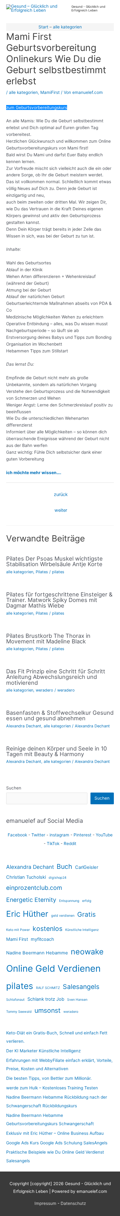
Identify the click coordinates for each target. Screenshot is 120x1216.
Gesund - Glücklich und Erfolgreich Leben (88, 8)
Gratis (86, 914)
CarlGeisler (86, 867)
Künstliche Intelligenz (82, 930)
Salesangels (81, 986)
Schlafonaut (15, 1000)
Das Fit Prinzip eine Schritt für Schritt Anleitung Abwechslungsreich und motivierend (55, 677)
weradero (44, 690)
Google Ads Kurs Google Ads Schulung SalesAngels (56, 1142)
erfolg (86, 901)
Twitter (38, 834)
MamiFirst (50, 92)
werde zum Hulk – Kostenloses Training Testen (52, 1087)
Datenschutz (73, 1203)
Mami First (17, 939)
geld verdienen (62, 916)
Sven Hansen (77, 1000)
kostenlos (47, 928)
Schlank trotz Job (45, 999)
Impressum (45, 1203)
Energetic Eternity (31, 899)
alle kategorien (67, 26)
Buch (64, 866)
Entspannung (69, 901)
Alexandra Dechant (23, 726)
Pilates (42, 572)
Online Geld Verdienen (53, 968)
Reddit (70, 843)
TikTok (53, 843)
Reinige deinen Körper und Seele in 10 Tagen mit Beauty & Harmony (56, 751)
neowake (87, 951)
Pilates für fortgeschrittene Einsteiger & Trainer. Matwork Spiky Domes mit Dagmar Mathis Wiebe (59, 600)
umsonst (47, 1010)
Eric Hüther (27, 914)
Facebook (17, 834)
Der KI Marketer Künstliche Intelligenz (43, 1050)
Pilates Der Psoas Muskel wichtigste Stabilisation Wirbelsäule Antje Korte (54, 561)
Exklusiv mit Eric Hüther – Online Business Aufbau (55, 1133)
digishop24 (57, 878)
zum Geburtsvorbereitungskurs (36, 107)
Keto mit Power (18, 930)
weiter (60, 510)
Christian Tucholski (26, 877)
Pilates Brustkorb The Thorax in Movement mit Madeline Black (48, 638)
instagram (59, 834)
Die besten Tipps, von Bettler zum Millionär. (49, 1078)
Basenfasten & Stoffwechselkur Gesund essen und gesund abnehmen (60, 715)
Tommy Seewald (19, 1012)
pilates (58, 572)
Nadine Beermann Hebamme (37, 953)
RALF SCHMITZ (48, 988)
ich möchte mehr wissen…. (33, 472)
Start (43, 26)
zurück (61, 494)
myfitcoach (42, 939)
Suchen (13, 787)
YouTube (104, 834)
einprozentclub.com (34, 887)
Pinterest (82, 834)
